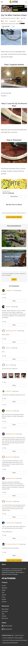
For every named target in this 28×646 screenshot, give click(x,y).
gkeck (7, 365)
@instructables (8, 626)
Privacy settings (18, 638)
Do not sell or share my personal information (15, 640)
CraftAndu (8, 391)
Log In (14, 279)
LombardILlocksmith (11, 330)
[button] (2, 2)
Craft (3, 592)
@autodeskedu (8, 629)
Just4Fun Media (10, 523)
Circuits (4, 585)
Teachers (4, 601)
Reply (14, 301)
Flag (5, 297)
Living (3, 597)
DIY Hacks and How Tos (12, 544)
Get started (5, 611)
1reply (4, 404)
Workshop (4, 588)
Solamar (8, 348)
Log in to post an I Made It (14, 217)
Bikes (18, 18)
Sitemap (4, 616)
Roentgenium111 (10, 434)
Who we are (5, 618)
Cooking (4, 595)
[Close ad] (26, 6)
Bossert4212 (6, 18)
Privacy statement (8, 638)
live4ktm (8, 306)
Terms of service (19, 635)
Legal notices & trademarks (10, 643)
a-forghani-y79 (10, 290)
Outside (13, 18)
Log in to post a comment (14, 560)
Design (4, 590)
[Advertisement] (14, 8)
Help (3, 614)
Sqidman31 (9, 411)
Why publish (5, 609)
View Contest (14, 196)
